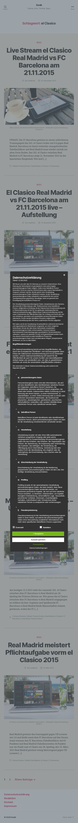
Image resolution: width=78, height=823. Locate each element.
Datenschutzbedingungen (38, 548)
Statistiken (47, 527)
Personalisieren (38, 544)
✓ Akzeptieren (38, 534)
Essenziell (20, 527)
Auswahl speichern (38, 540)
